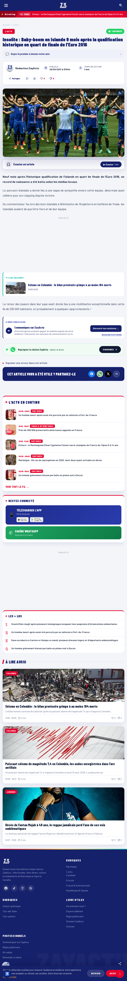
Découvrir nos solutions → (106, 328)
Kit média (7, 952)
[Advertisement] (63, 244)
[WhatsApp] (100, 374)
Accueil (6, 24)
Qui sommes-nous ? (76, 906)
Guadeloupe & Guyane (77, 890)
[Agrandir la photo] (63, 123)
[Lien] (116, 374)
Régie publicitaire (74, 916)
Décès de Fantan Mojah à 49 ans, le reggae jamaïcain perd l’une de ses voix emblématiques (55, 827)
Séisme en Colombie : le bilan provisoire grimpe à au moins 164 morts (51, 706)
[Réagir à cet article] (27, 78)
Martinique (71, 866)
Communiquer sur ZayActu (16, 942)
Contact (70, 926)
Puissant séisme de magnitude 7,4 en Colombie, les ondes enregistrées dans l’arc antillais (60, 765)
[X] (108, 374)
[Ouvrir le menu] (6, 5)
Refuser (96, 973)
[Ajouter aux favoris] (34, 78)
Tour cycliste (9, 916)
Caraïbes (70, 875)
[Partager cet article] (120, 964)
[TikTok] (14, 888)
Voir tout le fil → (17, 486)
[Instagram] (22, 888)
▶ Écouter (111, 164)
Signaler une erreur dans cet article (25, 362)
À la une (70, 880)
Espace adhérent (74, 911)
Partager (16, 78)
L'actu (15, 24)
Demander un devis (12, 957)
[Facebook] (91, 374)
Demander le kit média (112, 334)
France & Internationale (78, 885)
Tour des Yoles (10, 911)
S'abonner (117, 31)
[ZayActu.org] (63, 5)
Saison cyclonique (12, 906)
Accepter (115, 973)
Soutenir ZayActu (75, 921)
